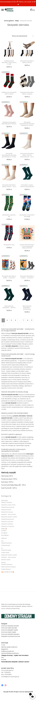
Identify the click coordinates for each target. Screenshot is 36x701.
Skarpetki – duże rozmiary (8, 514)
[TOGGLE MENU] (2, 10)
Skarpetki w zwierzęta (7, 526)
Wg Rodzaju (4, 500)
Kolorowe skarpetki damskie (10, 626)
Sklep (17, 21)
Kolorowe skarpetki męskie (9, 630)
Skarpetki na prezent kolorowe (10, 636)
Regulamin (4, 649)
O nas (3, 645)
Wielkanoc (4, 538)
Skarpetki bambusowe (7, 519)
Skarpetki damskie (6, 543)
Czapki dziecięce (6, 569)
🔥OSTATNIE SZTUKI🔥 (7, 572)
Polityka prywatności (7, 651)
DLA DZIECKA (5, 535)
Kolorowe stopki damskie (9, 628)
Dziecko (3, 562)
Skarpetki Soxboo (6, 509)
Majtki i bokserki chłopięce (8, 567)
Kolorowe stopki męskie (8, 632)
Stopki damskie (5, 545)
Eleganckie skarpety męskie (9, 517)
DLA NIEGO (4, 533)
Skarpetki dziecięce (6, 564)
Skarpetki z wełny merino (8, 505)
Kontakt (3, 660)
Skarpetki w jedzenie (7, 524)
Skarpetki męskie (6, 550)
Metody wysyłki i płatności (9, 647)
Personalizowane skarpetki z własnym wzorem (15, 662)
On (2, 548)
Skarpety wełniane (6, 502)
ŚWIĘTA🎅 (4, 528)
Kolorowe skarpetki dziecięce (10, 634)
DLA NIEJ (3, 530)
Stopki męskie (5, 552)
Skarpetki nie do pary (7, 512)
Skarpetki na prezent (7, 521)
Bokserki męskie (5, 559)
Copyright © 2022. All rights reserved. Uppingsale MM (18, 692)
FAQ (2, 657)
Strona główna (9, 21)
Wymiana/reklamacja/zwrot (10, 653)
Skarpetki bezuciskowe (7, 507)
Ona (2, 541)
